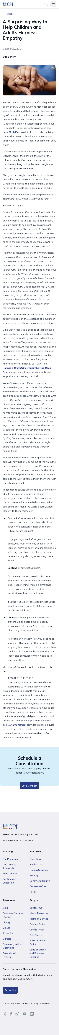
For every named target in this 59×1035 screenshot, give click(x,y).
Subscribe (10, 990)
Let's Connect (29, 785)
